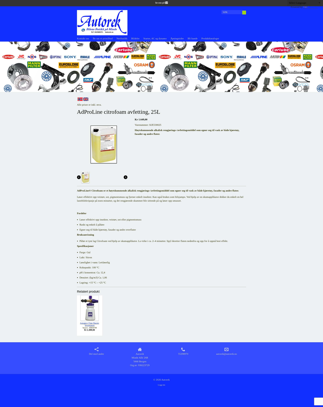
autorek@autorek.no (226, 353)
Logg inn (161, 385)
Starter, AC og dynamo (155, 38)
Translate (312, 7)
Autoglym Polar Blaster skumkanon (89, 324)
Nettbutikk (121, 38)
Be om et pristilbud (103, 38)
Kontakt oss (83, 38)
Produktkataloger (210, 38)
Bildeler (135, 38)
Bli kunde (193, 38)
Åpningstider (177, 38)
